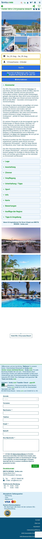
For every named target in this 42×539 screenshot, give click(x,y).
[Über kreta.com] (27, 3)
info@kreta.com (16, 480)
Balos (15, 134)
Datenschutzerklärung (19, 454)
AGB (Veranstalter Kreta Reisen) (30, 533)
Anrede (5, 396)
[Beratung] (24, 3)
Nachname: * (7, 410)
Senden (35, 466)
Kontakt (37, 520)
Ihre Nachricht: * (9, 438)
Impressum (36, 526)
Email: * (5, 424)
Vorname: (6, 403)
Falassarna (24, 134)
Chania (10, 129)
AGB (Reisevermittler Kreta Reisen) (30, 536)
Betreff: (6, 431)
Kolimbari (30, 89)
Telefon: (6, 417)
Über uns (37, 523)
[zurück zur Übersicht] (2, 6)
